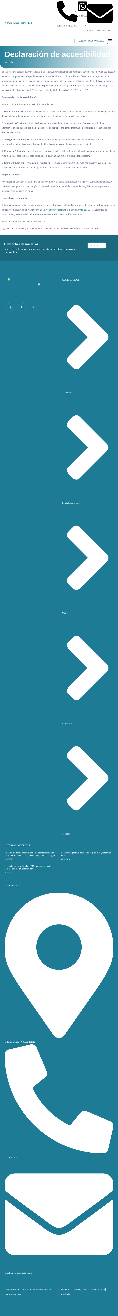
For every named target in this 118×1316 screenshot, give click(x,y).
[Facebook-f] (10, 307)
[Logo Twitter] (22, 307)
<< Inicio (9, 62)
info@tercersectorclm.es (54, 209)
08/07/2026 (65, 859)
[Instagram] (33, 307)
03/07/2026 (9, 872)
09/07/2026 (9, 859)
